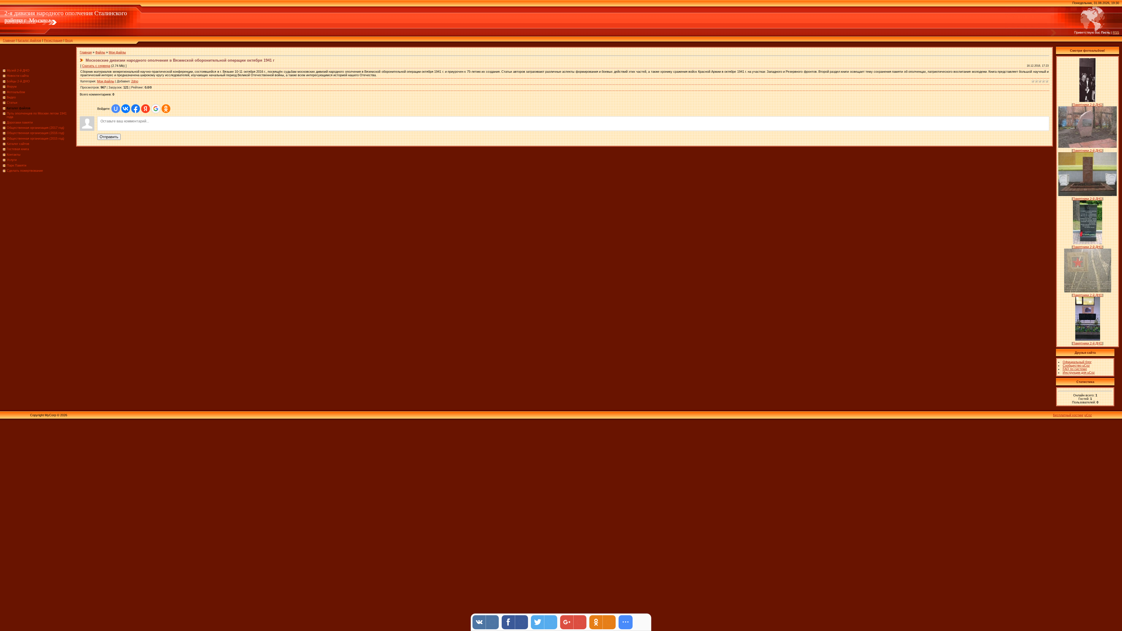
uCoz (1088, 415)
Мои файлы (117, 52)
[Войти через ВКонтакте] (125, 108)
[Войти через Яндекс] (145, 108)
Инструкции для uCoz (1079, 372)
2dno (134, 81)
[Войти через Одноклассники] (166, 108)
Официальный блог (1077, 362)
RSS (1116, 32)
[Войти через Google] (155, 108)
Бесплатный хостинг (1068, 415)
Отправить (109, 137)
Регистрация (53, 40)
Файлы (100, 52)
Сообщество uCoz (1076, 365)
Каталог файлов (29, 40)
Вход (68, 40)
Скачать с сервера (96, 65)
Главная (9, 40)
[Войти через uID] (115, 108)
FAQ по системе (1075, 369)
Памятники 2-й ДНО (1087, 104)
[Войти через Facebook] (135, 108)
